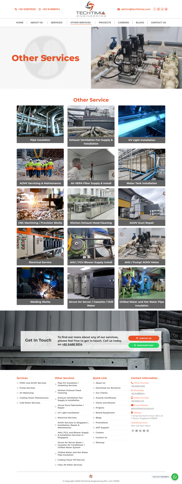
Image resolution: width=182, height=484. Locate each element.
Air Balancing (27, 393)
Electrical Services (67, 418)
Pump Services (27, 388)
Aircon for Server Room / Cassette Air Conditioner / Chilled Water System (71, 445)
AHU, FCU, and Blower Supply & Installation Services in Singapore (73, 435)
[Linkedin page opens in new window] (162, 9)
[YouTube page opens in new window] (166, 9)
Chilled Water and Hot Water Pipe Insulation (73, 453)
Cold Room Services (30, 403)
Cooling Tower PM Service (71, 460)
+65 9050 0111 (137, 401)
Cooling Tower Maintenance (34, 398)
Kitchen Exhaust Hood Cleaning (69, 391)
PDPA (116, 481)
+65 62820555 (27, 9)
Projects (100, 408)
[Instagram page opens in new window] (158, 9)
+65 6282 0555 (138, 386)
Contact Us (101, 437)
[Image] (40, 121)
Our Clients (102, 393)
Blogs (99, 418)
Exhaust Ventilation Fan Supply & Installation (70, 399)
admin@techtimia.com (136, 9)
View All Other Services (70, 465)
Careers (100, 432)
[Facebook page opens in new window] (154, 9)
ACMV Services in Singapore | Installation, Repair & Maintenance (73, 425)
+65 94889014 (51, 9)
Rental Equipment (105, 413)
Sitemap (100, 442)
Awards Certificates (106, 398)
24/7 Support (102, 427)
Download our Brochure (108, 388)
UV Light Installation (68, 413)
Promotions (102, 422)
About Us (100, 383)
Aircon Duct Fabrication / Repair (71, 406)
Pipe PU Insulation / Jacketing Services (68, 384)
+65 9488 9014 (72, 344)
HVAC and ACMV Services (33, 383)
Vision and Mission (105, 403)
